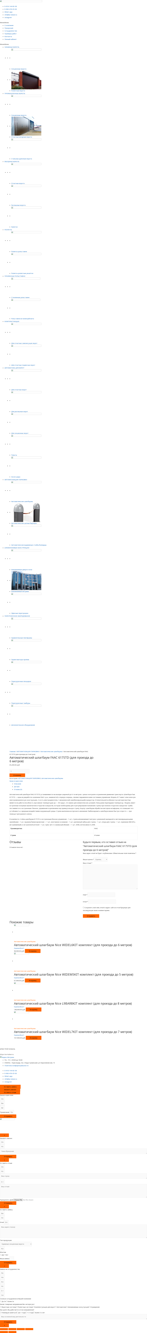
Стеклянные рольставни (20, 297)
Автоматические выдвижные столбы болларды (28, 545)
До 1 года (21, 1313)
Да (3, 1255)
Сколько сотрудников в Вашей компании (15, 1299)
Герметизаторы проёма (20, 659)
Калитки (14, 227)
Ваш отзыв (87, 863)
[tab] (76, 783)
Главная (12, 751)
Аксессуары (15, 477)
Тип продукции (6, 1240)
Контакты (8, 36)
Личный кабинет (10, 39)
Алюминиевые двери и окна (21, 570)
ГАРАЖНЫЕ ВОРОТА (11, 47)
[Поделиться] (12, 1329)
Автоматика (61, 1307)
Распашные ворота (18, 205)
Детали (16, 787)
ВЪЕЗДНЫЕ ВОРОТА (11, 161)
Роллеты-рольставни (19, 251)
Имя (85, 895)
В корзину (17, 775)
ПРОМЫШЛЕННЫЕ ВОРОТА (14, 93)
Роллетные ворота (18, 91)
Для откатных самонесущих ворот (24, 343)
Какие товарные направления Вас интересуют (17, 1304)
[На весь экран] (21, 1329)
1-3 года (30, 1313)
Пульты (14, 455)
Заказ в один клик (16, 781)
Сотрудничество (10, 31)
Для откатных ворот (19, 390)
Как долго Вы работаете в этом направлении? (17, 1310)
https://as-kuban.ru (7, 1054)
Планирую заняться (9, 1313)
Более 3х (11, 1301)
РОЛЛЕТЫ (8, 230)
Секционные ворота (18, 69)
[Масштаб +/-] (29, 1329)
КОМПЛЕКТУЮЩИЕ (11, 321)
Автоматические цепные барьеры (24, 523)
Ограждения (95, 1307)
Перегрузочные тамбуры (20, 703)
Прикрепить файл (6, 1200)
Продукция (8, 28)
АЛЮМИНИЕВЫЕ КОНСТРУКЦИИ (16, 548)
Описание (17, 784)
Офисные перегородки (19, 613)
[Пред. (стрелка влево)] (4, 1332)
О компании (8, 25)
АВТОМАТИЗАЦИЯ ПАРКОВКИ (15, 480)
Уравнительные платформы (21, 638)
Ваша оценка (88, 859)
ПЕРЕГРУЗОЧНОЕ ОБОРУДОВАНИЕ (17, 616)
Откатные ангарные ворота (21, 137)
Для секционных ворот (19, 433)
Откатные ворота (17, 183)
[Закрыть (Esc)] (4, 1329)
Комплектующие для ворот (44, 1307)
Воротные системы (9, 1307)
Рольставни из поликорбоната (22, 319)
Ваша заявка (4, 1259)
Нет (6, 1255)
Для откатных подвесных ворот (23, 365)
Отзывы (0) (18, 789)
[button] (4, 23)
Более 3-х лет (40, 1313)
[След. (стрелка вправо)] (12, 1332)
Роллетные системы (25, 1307)
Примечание (4, 1112)
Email (85, 902)
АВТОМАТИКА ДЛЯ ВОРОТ (14, 368)
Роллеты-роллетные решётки (22, 273)
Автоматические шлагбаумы (22, 501)
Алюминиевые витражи (20, 591)
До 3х (4, 1301)
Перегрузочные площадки (21, 681)
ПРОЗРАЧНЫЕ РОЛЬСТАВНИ (14, 276)
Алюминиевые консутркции (78, 1307)
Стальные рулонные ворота (21, 159)
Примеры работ (10, 34)
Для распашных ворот (19, 411)
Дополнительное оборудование (23, 725)
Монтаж (3, 1252)
